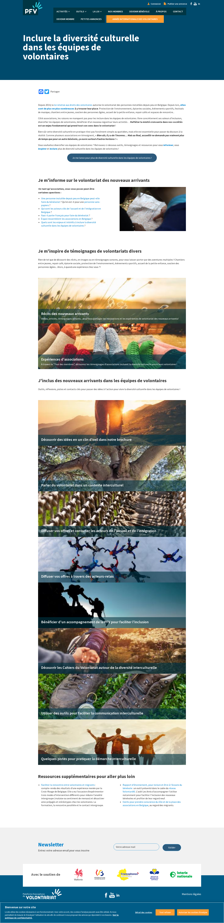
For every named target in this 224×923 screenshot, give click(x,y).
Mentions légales (191, 894)
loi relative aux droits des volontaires (73, 104)
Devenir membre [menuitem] (65, 19)
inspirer (42, 148)
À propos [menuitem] (161, 11)
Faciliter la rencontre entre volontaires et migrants (68, 784)
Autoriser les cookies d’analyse (193, 912)
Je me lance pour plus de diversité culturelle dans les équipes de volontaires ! (112, 157)
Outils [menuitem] (80, 11)
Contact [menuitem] (178, 11)
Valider (171, 847)
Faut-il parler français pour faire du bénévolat (65, 215)
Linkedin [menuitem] (199, 4)
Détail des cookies (143, 912)
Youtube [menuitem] (195, 4)
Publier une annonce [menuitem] (177, 3)
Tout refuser (165, 912)
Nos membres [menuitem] (115, 11)
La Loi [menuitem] (96, 11)
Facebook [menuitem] (191, 4)
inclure (53, 148)
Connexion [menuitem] (156, 3)
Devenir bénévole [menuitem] (139, 11)
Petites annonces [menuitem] (91, 19)
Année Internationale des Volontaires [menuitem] (135, 19)
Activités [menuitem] (62, 11)
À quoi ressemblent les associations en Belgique (66, 218)
